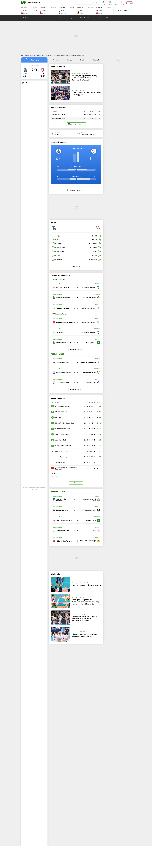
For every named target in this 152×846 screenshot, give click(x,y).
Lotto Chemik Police (60, 440)
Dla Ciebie (26, 18)
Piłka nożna (35, 18)
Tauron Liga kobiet (47, 55)
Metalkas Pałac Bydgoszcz (62, 445)
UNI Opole (57, 417)
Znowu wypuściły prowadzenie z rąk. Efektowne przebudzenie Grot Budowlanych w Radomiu (85, 78)
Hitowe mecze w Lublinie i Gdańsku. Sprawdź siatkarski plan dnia (84, 635)
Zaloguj (129, 3)
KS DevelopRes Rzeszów (62, 406)
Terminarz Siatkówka (36, 55)
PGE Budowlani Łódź (60, 412)
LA (113, 18)
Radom (57, 134)
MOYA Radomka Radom (78, 73)
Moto (108, 18)
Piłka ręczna (90, 18)
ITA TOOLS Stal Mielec (61, 434)
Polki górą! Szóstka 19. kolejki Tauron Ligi (86, 585)
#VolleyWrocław (59, 462)
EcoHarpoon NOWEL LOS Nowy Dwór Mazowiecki (65, 468)
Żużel (56, 18)
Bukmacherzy (64, 18)
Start (22, 55)
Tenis (42, 18)
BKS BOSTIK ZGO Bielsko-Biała (64, 423)
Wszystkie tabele (75, 483)
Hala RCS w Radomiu (87, 134)
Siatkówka (49, 18)
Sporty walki (74, 18)
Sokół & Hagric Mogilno (61, 457)
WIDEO (82, 18)
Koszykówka (100, 18)
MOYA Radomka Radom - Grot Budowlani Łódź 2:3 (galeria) (86, 94)
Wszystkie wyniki (122, 10)
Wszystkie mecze (75, 349)
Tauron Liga (75, 631)
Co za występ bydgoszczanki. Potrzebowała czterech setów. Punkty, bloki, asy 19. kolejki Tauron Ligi (85, 602)
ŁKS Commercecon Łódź (62, 429)
